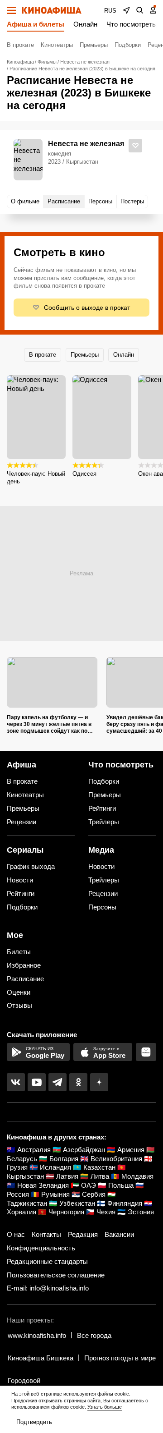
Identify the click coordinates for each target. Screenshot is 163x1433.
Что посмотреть (131, 24)
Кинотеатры (57, 44)
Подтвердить (34, 1422)
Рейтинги (102, 808)
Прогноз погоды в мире (120, 1358)
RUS (110, 10)
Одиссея (84, 473)
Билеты (19, 951)
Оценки (18, 992)
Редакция (83, 1234)
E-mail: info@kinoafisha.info (48, 1288)
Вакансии (119, 1234)
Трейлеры (103, 822)
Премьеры (94, 44)
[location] (126, 10)
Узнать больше (104, 1407)
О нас (16, 1234)
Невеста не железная (86, 143)
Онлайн (85, 24)
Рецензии (21, 822)
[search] (140, 10)
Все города (94, 1335)
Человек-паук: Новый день (36, 477)
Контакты (46, 1234)
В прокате (20, 44)
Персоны (102, 907)
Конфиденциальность (41, 1248)
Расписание (25, 979)
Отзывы (19, 1005)
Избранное (24, 965)
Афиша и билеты (35, 24)
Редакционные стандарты (47, 1261)
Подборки (128, 44)
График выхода (31, 866)
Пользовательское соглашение (56, 1275)
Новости (20, 880)
